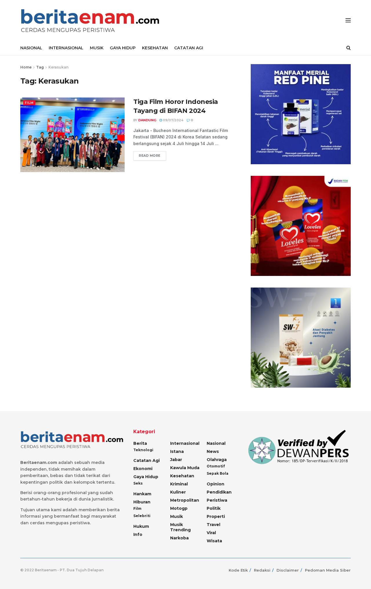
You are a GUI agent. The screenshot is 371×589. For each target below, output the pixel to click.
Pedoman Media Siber (328, 570)
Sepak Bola (217, 473)
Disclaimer (288, 570)
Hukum (141, 526)
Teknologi (143, 450)
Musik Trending (180, 527)
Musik (176, 516)
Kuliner (178, 492)
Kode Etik (238, 570)
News (213, 451)
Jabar (176, 459)
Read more (150, 155)
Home (26, 67)
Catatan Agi (146, 460)
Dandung (147, 120)
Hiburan (141, 502)
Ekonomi (142, 468)
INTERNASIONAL (66, 47)
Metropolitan (184, 500)
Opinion (215, 484)
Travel (213, 524)
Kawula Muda (184, 467)
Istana (177, 451)
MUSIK (96, 47)
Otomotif (216, 466)
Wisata (214, 540)
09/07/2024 (172, 120)
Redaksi (262, 570)
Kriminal (179, 484)
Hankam (142, 493)
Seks (138, 483)
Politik (214, 508)
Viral (211, 532)
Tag (40, 67)
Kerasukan (58, 67)
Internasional (184, 443)
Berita (140, 443)
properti (216, 516)
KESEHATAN (155, 47)
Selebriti (141, 516)
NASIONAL (31, 47)
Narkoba (179, 538)
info (137, 534)
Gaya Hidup (145, 476)
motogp (179, 508)
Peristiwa (217, 500)
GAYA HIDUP (123, 47)
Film (29, 103)
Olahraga (217, 459)
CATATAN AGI (188, 47)
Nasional (216, 443)
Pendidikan (219, 492)
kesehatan (182, 475)
